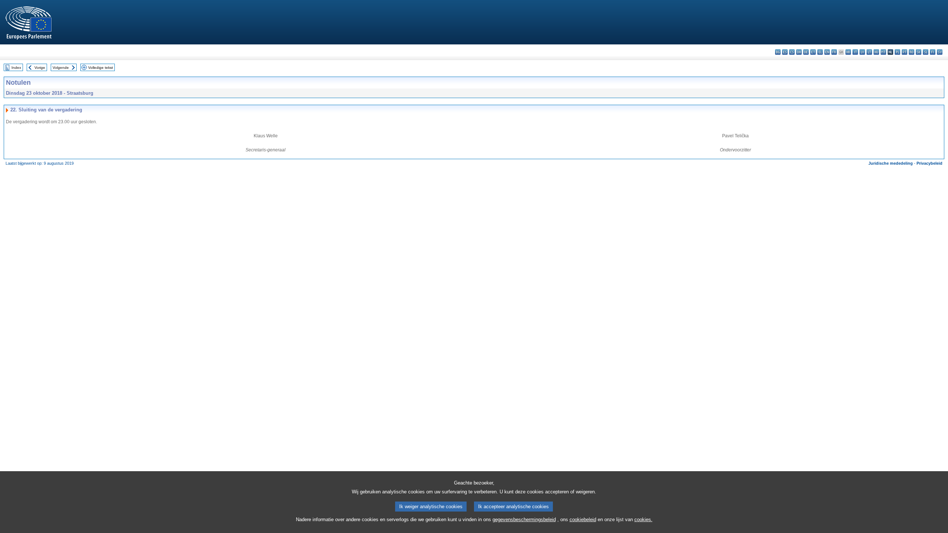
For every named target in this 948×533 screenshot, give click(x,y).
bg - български (778, 52)
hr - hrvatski (848, 52)
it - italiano (855, 52)
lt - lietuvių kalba (869, 52)
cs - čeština (792, 52)
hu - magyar (876, 52)
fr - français (834, 52)
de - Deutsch (806, 52)
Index (16, 68)
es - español (785, 52)
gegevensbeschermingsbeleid (524, 519)
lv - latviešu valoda (862, 52)
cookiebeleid (583, 519)
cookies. (643, 519)
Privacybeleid (929, 163)
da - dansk (799, 52)
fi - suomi (932, 52)
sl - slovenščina (925, 52)
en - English (827, 52)
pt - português (904, 52)
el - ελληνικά (820, 52)
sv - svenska (939, 52)
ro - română (911, 52)
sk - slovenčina (918, 52)
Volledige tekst (100, 68)
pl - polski (897, 52)
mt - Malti (883, 52)
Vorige (39, 68)
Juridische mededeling (890, 163)
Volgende (61, 68)
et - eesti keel (813, 52)
